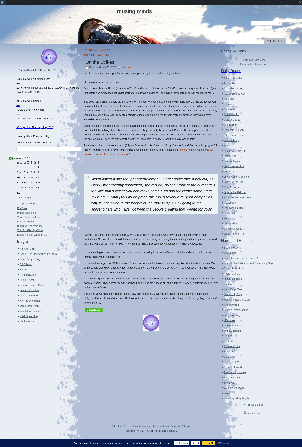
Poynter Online (232, 346)
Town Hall (229, 382)
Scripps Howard (233, 367)
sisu (226, 218)
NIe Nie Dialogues (30, 300)
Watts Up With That (234, 234)
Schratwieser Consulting (137, 426)
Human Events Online (236, 310)
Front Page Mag (233, 289)
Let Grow (229, 171)
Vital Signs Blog (29, 316)
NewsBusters (231, 187)
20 (28, 182)
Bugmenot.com (232, 247)
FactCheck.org (232, 273)
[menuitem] (3, 2)
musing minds (134, 11)
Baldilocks (229, 109)
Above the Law (232, 83)
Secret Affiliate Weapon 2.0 (32, 234)
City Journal (230, 253)
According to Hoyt (234, 88)
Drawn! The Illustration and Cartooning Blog (248, 263)
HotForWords (231, 305)
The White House (233, 377)
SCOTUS (229, 356)
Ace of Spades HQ (234, 93)
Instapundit (230, 156)
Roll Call (229, 351)
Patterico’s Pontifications (237, 197)
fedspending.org (233, 279)
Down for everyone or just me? (241, 258)
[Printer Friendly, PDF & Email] (94, 310)
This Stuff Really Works (30, 230)
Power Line (230, 202)
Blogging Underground (30, 226)
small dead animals (31, 311)
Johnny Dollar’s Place (32, 285)
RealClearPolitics (233, 208)
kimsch (129, 67)
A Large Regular (233, 78)
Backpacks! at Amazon (253, 64)
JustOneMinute (232, 161)
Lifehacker (229, 320)
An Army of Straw (180, 426)
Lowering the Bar (233, 182)
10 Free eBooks (26, 204)
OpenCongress (232, 330)
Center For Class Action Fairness (38, 254)
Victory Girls (230, 223)
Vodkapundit (27, 321)
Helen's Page (231, 140)
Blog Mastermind (26, 221)
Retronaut (229, 213)
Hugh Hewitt (27, 280)
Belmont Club (27, 248)
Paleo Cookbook (26, 212)
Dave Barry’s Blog (30, 259)
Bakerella (229, 104)
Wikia (227, 393)
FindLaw (229, 284)
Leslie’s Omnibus (29, 290)
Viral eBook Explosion (29, 217)
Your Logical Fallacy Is (236, 398)
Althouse (229, 99)
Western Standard (234, 388)
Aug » (27, 197)
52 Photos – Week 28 (96, 54)
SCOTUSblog (231, 362)
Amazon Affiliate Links (253, 59)
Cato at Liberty (232, 119)
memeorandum (232, 325)
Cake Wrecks (231, 114)
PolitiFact (229, 341)
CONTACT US (275, 41)
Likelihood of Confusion (237, 176)
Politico (228, 336)
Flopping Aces (28, 274)
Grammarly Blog (233, 294)
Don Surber (230, 125)
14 (32, 177)
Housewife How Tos (235, 150)
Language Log (232, 315)
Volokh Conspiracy (234, 228)
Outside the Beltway (235, 192)
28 (32, 187)
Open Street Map (29, 306)
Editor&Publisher (233, 268)
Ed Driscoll (26, 264)
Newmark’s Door (29, 295)
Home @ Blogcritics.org (237, 299)
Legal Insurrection (234, 166)
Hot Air (227, 145)
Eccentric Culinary (234, 130)
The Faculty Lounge (235, 372)
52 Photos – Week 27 (98, 50)
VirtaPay (117, 426)
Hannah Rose (161, 426)
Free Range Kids (233, 135)
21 (32, 182)
